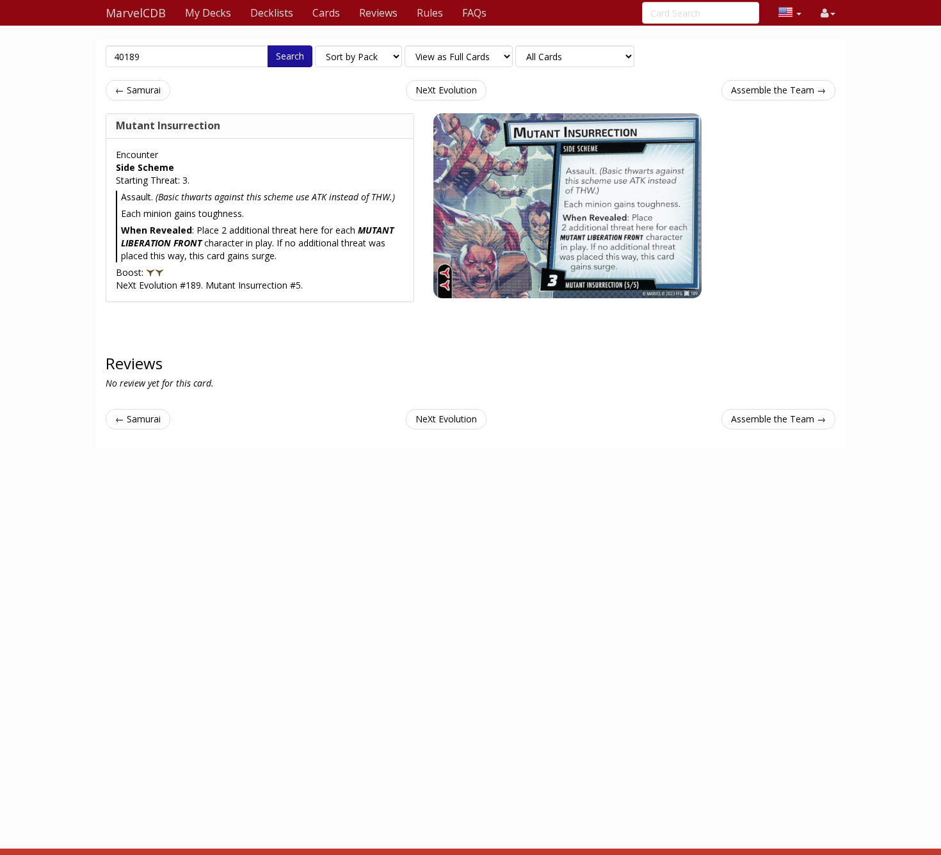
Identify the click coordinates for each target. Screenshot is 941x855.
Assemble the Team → (778, 90)
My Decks (208, 13)
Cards (326, 13)
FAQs (474, 13)
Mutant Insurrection (168, 125)
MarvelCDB (136, 12)
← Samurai (138, 90)
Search (290, 56)
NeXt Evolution (446, 90)
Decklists (271, 13)
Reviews (378, 13)
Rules (430, 13)
